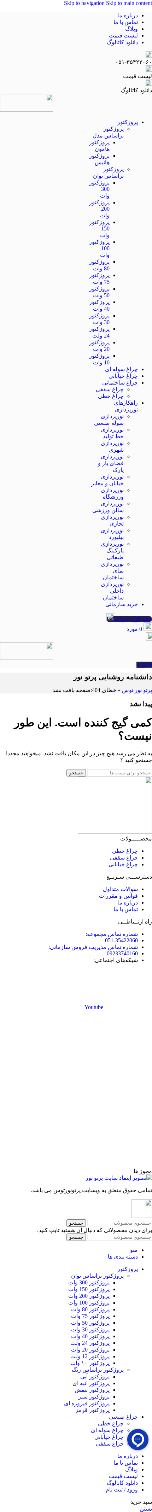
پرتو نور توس (137, 690)
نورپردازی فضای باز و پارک (111, 463)
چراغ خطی (111, 396)
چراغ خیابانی (109, 1437)
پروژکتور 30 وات (90, 1329)
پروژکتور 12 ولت (90, 1356)
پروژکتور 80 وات (90, 1309)
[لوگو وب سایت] (26, 103)
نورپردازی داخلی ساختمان (112, 590)
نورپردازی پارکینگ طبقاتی (112, 550)
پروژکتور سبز (94, 1397)
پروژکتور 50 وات (90, 1323)
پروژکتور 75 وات (90, 1316)
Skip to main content (129, 3)
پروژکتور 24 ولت (90, 1343)
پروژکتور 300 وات (89, 1282)
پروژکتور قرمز (92, 1410)
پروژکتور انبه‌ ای (91, 1383)
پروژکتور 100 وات (89, 1303)
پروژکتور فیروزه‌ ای (87, 1403)
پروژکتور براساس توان (97, 1276)
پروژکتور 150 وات (89, 1289)
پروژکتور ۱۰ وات (90, 1363)
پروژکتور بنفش (92, 1390)
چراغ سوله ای (107, 1430)
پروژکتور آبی (95, 1376)
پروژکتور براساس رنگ (98, 1370)
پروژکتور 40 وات (90, 1336)
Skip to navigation (85, 3)
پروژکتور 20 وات (90, 1350)
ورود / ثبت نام (122, 1490)
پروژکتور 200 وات (89, 1296)
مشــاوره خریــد (133, 619)
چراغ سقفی (110, 389)
